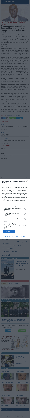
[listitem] (15, 206)
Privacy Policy (23, 236)
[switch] (25, 209)
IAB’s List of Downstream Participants (16, 201)
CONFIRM (9, 231)
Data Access (15, 236)
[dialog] (15, 209)
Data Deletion (7, 236)
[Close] (27, 181)
